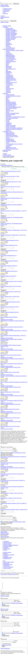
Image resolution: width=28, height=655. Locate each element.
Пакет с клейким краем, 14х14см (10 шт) (10, 296)
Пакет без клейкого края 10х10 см (8, 276)
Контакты (5, 13)
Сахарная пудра (9, 84)
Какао (7, 65)
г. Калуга (3, 15)
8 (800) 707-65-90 (4, 22)
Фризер (7, 87)
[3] (3, 172)
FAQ (4, 12)
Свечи (7, 142)
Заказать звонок (5, 605)
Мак (7, 70)
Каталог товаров (4, 5)
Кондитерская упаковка (8, 156)
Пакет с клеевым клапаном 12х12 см (9, 245)
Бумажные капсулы (10, 29)
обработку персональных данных (17, 452)
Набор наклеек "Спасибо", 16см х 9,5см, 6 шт (11, 498)
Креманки (8, 40)
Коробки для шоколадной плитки (13, 36)
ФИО (14, 448)
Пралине (8, 81)
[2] (2, 172)
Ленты (7, 41)
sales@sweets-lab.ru (5, 17)
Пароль (15, 642)
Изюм (7, 63)
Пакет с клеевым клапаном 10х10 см (9, 317)
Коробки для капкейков (11, 30)
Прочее (7, 120)
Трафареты (8, 124)
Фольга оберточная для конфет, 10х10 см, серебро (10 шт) (14, 509)
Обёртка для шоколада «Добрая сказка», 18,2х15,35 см (13, 235)
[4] (4, 172)
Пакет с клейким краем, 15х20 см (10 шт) (10, 391)
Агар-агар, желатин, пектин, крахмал (14, 50)
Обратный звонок (5, 534)
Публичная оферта (7, 546)
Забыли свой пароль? (6, 645)
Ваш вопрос (16, 631)
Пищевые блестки (10, 140)
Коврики (8, 100)
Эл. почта (16, 624)
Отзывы (5, 550)
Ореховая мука (9, 75)
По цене (11, 165)
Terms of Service (12, 574)
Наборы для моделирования (12, 113)
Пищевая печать (7, 150)
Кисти (7, 99)
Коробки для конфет (10, 31)
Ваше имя (16, 600)
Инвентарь (5, 93)
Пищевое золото (10, 139)
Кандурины (8, 67)
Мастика (8, 73)
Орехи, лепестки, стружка (12, 136)
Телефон (15, 451)
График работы (6, 9)
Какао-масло (9, 66)
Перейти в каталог (5, 596)
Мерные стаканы (10, 110)
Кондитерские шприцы (11, 108)
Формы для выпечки (11, 125)
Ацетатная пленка (10, 94)
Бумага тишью (9, 28)
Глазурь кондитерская (11, 59)
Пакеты (8, 45)
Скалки (7, 121)
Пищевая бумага (10, 77)
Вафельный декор (10, 134)
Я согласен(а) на (13, 452)
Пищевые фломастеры (11, 79)
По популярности (5, 165)
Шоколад (8, 91)
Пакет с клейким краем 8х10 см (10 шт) (10, 306)
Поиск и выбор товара (8, 562)
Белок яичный (9, 54)
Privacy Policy (4, 574)
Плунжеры (8, 119)
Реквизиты (5, 547)
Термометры (9, 123)
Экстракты (8, 92)
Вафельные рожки (10, 55)
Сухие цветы (9, 145)
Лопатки (8, 109)
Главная (5, 153)
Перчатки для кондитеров (12, 118)
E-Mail (15, 449)
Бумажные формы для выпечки (13, 95)
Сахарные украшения (11, 141)
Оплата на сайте (7, 568)
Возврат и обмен (7, 543)
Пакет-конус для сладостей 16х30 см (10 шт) (11, 355)
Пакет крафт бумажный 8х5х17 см (8, 255)
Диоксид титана (9, 60)
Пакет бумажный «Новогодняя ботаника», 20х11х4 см (13, 335)
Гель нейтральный (10, 57)
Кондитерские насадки (11, 104)
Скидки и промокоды (8, 566)
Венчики (8, 97)
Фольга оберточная (10, 47)
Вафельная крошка (10, 132)
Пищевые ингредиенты (8, 49)
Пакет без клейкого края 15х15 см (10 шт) (10, 426)
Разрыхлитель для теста (11, 82)
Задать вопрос (4, 531)
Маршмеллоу (9, 72)
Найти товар (16, 3)
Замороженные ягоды (11, 61)
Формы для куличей (10, 126)
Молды (7, 111)
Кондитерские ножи (10, 105)
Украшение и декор (7, 131)
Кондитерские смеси (11, 68)
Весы (7, 98)
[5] (5, 172)
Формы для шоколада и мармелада (14, 129)
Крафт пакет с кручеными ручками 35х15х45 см (12, 326)
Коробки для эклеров (11, 38)
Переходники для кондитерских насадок (15, 116)
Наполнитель (9, 44)
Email (15, 640)
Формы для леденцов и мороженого (14, 127)
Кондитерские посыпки (11, 135)
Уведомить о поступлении (7, 319)
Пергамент (8, 115)
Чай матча (8, 89)
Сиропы (8, 86)
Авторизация (6, 565)
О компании (6, 11)
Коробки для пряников (11, 34)
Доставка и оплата (5, 6)
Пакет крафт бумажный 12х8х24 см (9, 265)
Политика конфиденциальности (10, 545)
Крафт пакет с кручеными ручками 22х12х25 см (12, 400)
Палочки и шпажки (10, 114)
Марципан (8, 71)
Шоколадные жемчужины (12, 148)
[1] (1, 172)
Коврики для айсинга (11, 102)
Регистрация (6, 563)
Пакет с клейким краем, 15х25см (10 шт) (10, 372)
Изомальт (8, 62)
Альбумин (8, 52)
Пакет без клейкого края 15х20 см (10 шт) (10, 417)
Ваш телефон (17, 601)
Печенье (8, 137)
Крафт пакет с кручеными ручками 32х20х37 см (12, 363)
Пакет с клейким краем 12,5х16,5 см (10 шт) (11, 286)
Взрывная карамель (10, 56)
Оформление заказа (7, 564)
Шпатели (8, 130)
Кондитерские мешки (11, 103)
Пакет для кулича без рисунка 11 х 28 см (10, 176)
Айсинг (8, 51)
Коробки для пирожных (11, 33)
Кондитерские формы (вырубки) (13, 107)
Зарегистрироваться (5, 648)
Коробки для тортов (10, 35)
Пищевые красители (10, 78)
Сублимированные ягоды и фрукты (14, 143)
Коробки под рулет (10, 39)
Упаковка (5, 27)
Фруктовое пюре (10, 88)
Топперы (8, 146)
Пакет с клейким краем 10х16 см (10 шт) (10, 409)
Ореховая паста (9, 76)
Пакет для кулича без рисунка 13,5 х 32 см (10, 186)
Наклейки (8, 43)
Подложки (8, 46)
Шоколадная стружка (11, 147)
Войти (2, 18)
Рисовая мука (9, 83)
